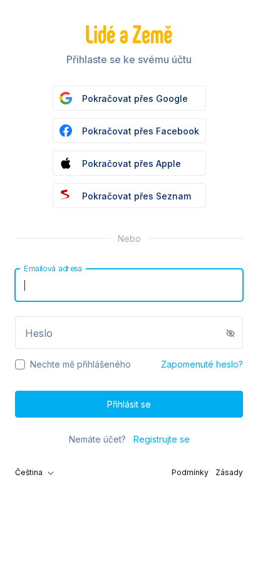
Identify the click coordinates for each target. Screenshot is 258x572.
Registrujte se (161, 439)
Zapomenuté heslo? (202, 364)
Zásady (229, 472)
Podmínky (190, 472)
